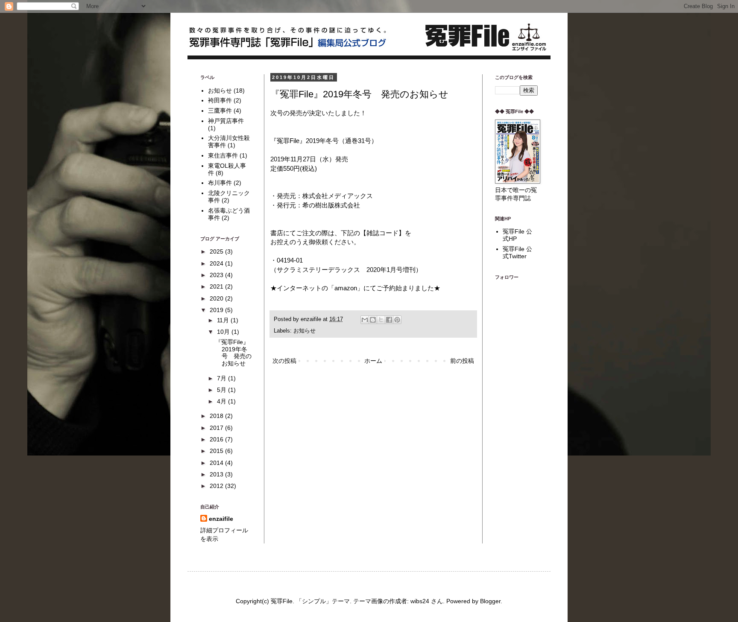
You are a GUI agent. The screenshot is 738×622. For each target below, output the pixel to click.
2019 (217, 310)
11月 (224, 320)
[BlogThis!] (373, 319)
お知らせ (304, 331)
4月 (222, 401)
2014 (217, 462)
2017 (217, 427)
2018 (217, 415)
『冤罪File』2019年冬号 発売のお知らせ (233, 353)
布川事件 (220, 182)
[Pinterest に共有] (397, 319)
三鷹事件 (220, 110)
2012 (217, 485)
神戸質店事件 (226, 120)
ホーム (373, 360)
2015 (217, 450)
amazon (345, 288)
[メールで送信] (364, 319)
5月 (222, 389)
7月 (222, 378)
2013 (217, 474)
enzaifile (221, 518)
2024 (217, 263)
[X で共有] (381, 319)
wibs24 (419, 601)
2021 (217, 286)
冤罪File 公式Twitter (517, 252)
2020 (217, 298)
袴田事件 (220, 100)
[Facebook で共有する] (389, 319)
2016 (217, 439)
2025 (217, 251)
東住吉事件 (223, 155)
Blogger (490, 601)
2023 (217, 275)
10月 (224, 331)
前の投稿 (462, 360)
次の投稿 (284, 360)
